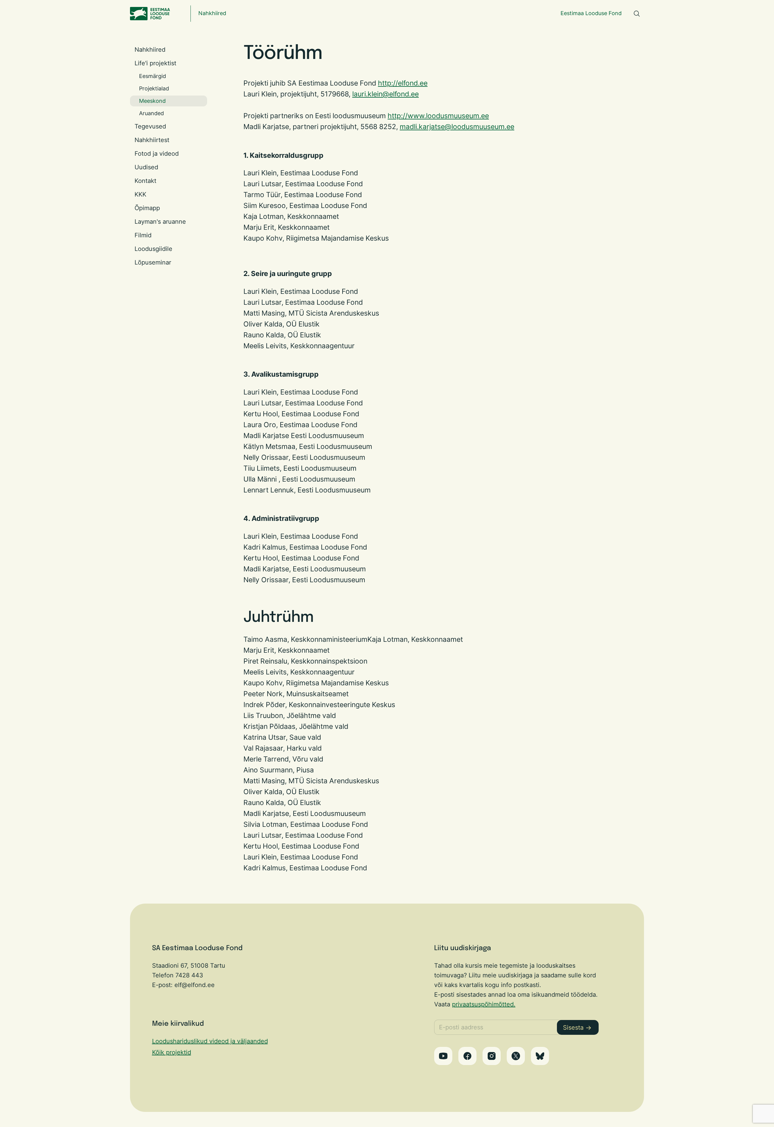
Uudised (146, 167)
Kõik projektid (171, 1052)
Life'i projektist (155, 63)
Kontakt (145, 180)
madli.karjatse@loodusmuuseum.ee (457, 126)
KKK (140, 194)
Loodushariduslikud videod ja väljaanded (210, 1041)
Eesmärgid (152, 76)
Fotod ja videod (157, 153)
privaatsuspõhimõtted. (483, 1004)
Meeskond (152, 101)
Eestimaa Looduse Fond (591, 13)
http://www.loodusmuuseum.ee (438, 116)
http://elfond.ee (403, 83)
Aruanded (151, 113)
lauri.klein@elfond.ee (385, 94)
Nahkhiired (212, 13)
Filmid (143, 235)
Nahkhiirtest (152, 140)
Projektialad (154, 88)
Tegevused (150, 126)
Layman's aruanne (160, 221)
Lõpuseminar (153, 262)
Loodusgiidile (153, 248)
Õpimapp (147, 208)
